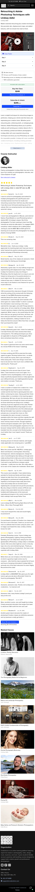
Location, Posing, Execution (9, 652)
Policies (17, 890)
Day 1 (3, 58)
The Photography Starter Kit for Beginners (14, 677)
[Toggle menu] (32, 5)
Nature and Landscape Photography (12, 700)
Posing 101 (4, 800)
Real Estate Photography (8, 775)
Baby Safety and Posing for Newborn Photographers (17, 825)
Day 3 (4, 66)
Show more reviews (9, 622)
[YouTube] (2, 865)
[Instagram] (9, 865)
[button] (30, 887)
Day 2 (4, 62)
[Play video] (17, 41)
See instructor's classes (8, 177)
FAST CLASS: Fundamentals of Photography (14, 725)
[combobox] (18, 5)
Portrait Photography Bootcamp (10, 750)
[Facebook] (5, 865)
